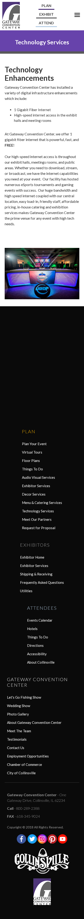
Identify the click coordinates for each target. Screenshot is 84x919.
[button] (77, 15)
